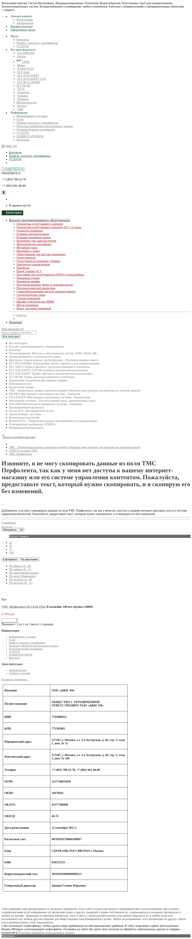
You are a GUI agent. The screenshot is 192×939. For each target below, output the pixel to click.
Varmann (22, 95)
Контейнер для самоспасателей (36, 240)
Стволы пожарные (28, 298)
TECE (20, 89)
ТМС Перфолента (20, 454)
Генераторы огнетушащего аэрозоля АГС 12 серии (48, 227)
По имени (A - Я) (20, 566)
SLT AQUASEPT (27, 75)
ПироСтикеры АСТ (29, 271)
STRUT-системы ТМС (23, 450)
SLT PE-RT (23, 85)
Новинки (15, 322)
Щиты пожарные (27, 305)
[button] (18, 437)
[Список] (3, 527)
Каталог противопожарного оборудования (39, 220)
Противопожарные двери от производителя (44, 284)
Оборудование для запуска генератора (40, 254)
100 (11, 552)
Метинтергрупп (26, 102)
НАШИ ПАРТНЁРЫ (30, 136)
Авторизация (24, 23)
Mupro (20, 65)
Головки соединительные (32, 234)
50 (10, 545)
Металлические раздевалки (33, 244)
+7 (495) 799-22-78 (13, 169)
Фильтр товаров (18, 536)
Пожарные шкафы (28, 281)
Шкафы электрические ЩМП (35, 301)
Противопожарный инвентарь (35, 288)
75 (10, 549)
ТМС (20, 109)
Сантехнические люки (30, 294)
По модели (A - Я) (20, 579)
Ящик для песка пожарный (33, 308)
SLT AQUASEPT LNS (31, 78)
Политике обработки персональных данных (46, 932)
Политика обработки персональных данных (44, 126)
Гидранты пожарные (29, 230)
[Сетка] (6, 527)
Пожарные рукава (28, 278)
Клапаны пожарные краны (33, 237)
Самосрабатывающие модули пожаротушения (45, 291)
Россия (21, 105)
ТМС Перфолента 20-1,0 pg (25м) (24, 606)
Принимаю (8, 935)
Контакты (22, 39)
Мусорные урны (27, 247)
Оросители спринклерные (33, 264)
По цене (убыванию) (22, 576)
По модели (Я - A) (20, 582)
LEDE (25, 62)
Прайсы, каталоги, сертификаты (37, 43)
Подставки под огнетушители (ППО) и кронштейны (50, 274)
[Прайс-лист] (10, 527)
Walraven (22, 99)
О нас (20, 119)
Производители (18, 670)
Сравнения (9, 522)
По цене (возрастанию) (24, 572)
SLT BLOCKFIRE (28, 82)
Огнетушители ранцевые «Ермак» (38, 261)
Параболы (22, 267)
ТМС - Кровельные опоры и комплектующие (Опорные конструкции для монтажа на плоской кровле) (74, 447)
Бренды (21, 315)
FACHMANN (25, 53)
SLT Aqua (23, 72)
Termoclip (22, 92)
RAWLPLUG (25, 68)
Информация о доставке (31, 116)
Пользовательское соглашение (35, 129)
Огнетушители (26, 257)
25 (10, 542)
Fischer (21, 56)
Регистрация (24, 19)
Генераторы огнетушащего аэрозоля (39, 223)
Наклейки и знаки (28, 251)
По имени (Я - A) (20, 569)
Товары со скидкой (19, 673)
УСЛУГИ (22, 46)
